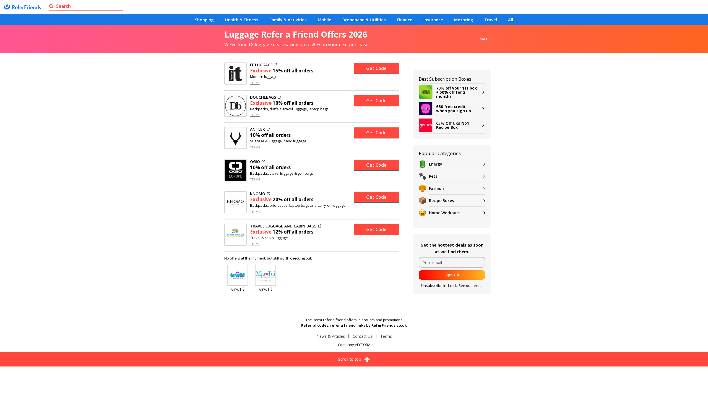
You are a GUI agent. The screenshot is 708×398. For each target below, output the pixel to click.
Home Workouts (444, 212)
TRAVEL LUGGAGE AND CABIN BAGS (283, 226)
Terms (386, 336)
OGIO (255, 161)
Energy (435, 164)
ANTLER (257, 129)
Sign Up (451, 274)
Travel (490, 19)
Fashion (436, 188)
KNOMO (257, 193)
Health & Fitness (241, 19)
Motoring (463, 19)
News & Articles (330, 336)
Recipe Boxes (441, 200)
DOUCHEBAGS (263, 97)
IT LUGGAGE (261, 64)
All (510, 19)
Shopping (204, 19)
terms (477, 285)
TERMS (255, 83)
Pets (433, 176)
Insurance (433, 19)
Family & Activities (288, 19)
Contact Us (363, 336)
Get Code (376, 68)
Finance (404, 19)
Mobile (324, 19)
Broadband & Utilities (364, 19)
